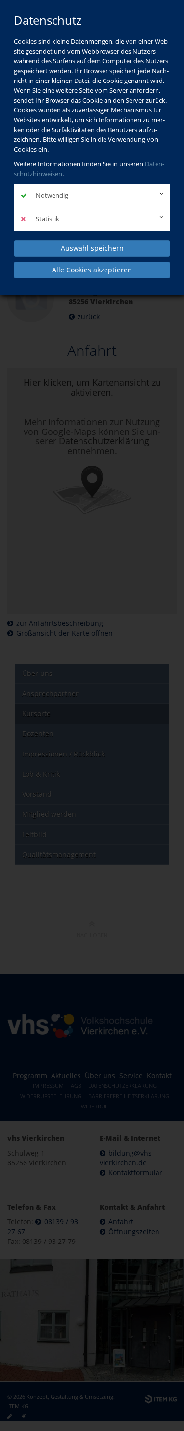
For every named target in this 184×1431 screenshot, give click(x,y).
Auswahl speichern (92, 248)
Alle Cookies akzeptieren (92, 269)
